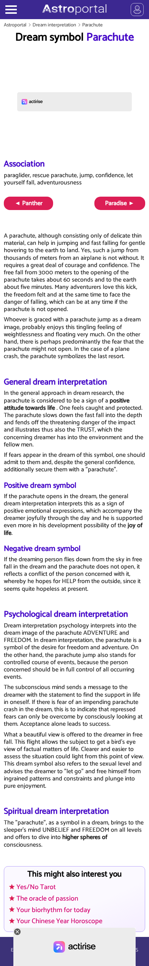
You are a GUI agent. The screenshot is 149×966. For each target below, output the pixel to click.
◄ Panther (28, 203)
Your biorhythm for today (53, 910)
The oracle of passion (47, 898)
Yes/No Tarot (36, 887)
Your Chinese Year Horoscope (59, 921)
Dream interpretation (54, 25)
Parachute (92, 25)
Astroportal (15, 25)
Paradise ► (119, 203)
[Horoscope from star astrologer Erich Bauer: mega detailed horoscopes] (74, 9)
